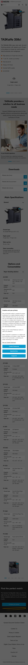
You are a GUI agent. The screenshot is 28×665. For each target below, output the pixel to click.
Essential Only (14, 351)
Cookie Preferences (14, 346)
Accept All (14, 356)
